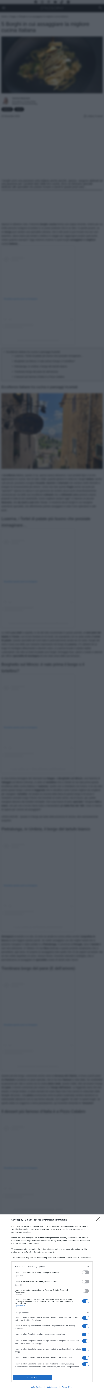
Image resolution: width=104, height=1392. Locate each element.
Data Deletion (37, 1387)
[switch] (85, 1272)
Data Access (52, 1387)
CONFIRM (32, 1377)
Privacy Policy (67, 1387)
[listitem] (52, 1266)
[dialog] (52, 1303)
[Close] (98, 1220)
